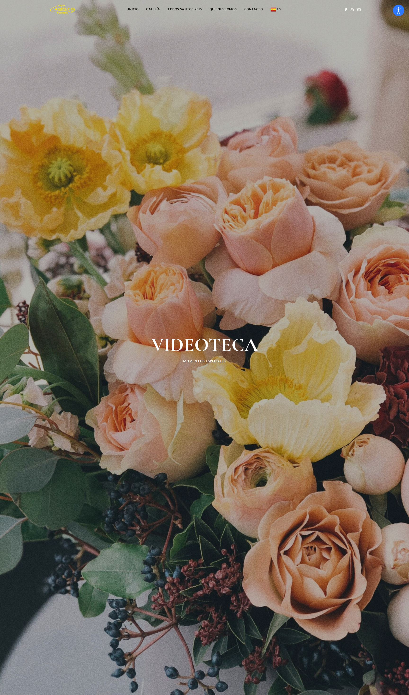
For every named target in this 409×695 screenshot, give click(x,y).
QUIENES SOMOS (223, 9)
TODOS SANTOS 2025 (185, 9)
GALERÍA (153, 9)
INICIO (133, 9)
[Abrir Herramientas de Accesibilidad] (398, 10)
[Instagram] (352, 9)
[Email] (359, 9)
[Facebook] (346, 9)
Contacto (253, 9)
